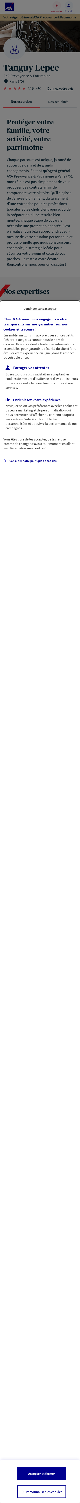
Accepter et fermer (41, 1473)
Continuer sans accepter (40, 309)
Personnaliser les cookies (44, 1492)
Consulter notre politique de (33, 461)
